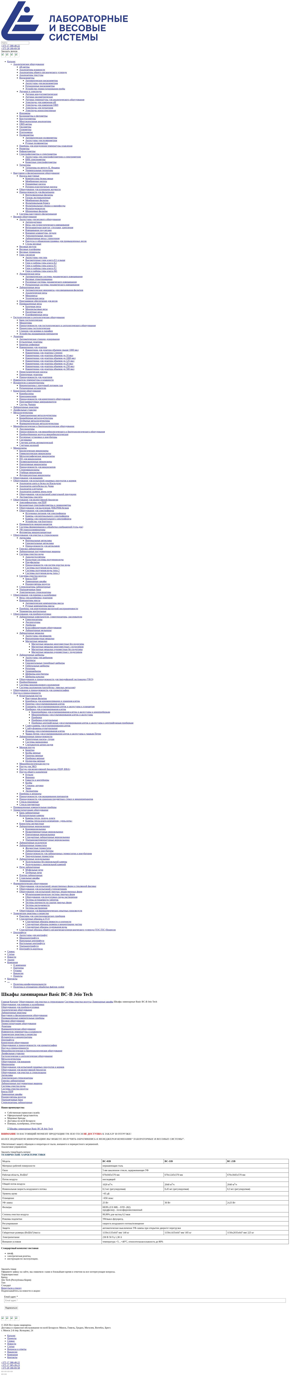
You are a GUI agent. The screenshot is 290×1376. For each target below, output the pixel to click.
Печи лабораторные (29, 867)
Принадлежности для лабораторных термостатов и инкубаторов (58, 853)
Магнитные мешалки (36, 641)
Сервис (11, 951)
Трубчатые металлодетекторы (34, 420)
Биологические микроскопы (33, 450)
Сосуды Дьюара (27, 404)
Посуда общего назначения (33, 772)
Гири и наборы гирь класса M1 (41, 271)
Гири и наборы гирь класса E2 (41, 263)
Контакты (12, 978)
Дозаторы (18, 336)
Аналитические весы (36, 293)
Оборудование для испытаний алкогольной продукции (47, 494)
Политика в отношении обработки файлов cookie (38, 987)
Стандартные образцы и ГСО (34, 919)
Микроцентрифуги (29, 938)
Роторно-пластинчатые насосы (41, 186)
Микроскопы (20, 448)
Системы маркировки (36, 742)
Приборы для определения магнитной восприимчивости (48, 608)
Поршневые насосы (35, 184)
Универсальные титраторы (39, 170)
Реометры (24, 148)
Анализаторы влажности (32, 69)
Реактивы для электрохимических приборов (42, 916)
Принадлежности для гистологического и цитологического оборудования (57, 325)
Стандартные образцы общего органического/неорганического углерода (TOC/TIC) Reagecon (67, 929)
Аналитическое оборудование (28, 64)
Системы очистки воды (31, 554)
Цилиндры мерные (35, 761)
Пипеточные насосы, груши (39, 739)
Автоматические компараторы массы (44, 603)
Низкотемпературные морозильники (44, 831)
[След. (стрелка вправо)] (5, 1374)
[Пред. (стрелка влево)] (2, 1374)
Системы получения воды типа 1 (42, 567)
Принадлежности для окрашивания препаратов (43, 796)
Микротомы (25, 322)
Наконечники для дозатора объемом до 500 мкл (49, 369)
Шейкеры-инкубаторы (37, 674)
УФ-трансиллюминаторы (32, 529)
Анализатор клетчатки (31, 488)
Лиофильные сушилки (25, 410)
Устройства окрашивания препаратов (38, 333)
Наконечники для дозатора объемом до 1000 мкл (50, 358)
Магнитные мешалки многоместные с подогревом (57, 646)
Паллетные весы (33, 312)
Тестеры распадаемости (37, 905)
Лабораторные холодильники (34, 859)
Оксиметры (25, 127)
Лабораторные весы (29, 287)
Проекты (18, 976)
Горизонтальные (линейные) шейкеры (45, 663)
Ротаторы (30, 668)
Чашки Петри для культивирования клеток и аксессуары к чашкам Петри (63, 733)
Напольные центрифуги (31, 940)
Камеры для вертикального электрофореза (47, 516)
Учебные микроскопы (30, 472)
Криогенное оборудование (27, 391)
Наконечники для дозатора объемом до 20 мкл (49, 363)
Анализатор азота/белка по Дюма (36, 486)
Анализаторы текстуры (31, 75)
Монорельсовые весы (36, 309)
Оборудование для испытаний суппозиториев (43, 889)
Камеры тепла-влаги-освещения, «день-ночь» (48, 821)
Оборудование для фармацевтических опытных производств (50, 910)
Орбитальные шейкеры (37, 665)
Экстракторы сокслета (30, 497)
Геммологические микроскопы (35, 453)
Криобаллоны (26, 393)
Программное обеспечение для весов (38, 301)
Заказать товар (8, 1152)
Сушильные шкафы (29, 878)
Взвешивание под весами (38, 230)
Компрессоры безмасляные (39, 178)
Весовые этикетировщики (38, 279)
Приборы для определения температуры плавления (45, 146)
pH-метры (24, 67)
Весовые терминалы (29, 252)
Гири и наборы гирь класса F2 (40, 268)
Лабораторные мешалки (31, 633)
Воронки (30, 777)
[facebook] (3, 56)
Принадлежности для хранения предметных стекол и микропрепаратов (56, 799)
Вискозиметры (26, 78)
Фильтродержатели (35, 208)
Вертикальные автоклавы (38, 540)
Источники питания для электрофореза (45, 513)
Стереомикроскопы (29, 469)
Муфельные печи (34, 870)
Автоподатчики (33, 222)
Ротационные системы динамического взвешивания (52, 284)
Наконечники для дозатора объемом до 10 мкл (49, 355)
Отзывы (17, 970)
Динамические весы (29, 273)
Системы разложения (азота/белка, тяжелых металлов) (47, 687)
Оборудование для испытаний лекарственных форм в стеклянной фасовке (57, 886)
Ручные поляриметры (36, 143)
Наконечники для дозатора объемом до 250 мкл (49, 366)
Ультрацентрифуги (29, 946)
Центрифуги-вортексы (31, 948)
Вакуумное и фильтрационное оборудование (36, 173)
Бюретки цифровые (29, 344)
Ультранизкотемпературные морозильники (47, 840)
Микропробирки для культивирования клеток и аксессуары (62, 714)
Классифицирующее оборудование (43, 627)
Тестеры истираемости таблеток (41, 899)
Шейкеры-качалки (34, 676)
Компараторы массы (29, 600)
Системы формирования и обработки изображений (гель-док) (51, 527)
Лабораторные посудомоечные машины (39, 551)
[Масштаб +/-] (11, 1371)
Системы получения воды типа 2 (42, 570)
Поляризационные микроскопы (35, 461)
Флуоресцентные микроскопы (34, 475)
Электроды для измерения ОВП (41, 105)
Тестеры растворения (36, 908)
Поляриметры (26, 135)
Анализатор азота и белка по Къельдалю (40, 483)
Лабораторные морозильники (34, 826)
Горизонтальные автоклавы (39, 543)
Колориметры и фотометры (33, 116)
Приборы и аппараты (30, 793)
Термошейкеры (33, 671)
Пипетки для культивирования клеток (45, 704)
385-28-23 (10, 1365)
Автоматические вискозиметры (41, 80)
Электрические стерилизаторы (35, 592)
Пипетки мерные (34, 755)
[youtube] (12, 56)
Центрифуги (19, 932)
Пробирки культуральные (44, 720)
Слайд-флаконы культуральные (41, 728)
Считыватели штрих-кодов (39, 744)
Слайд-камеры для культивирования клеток (47, 725)
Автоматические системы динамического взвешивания (53, 276)
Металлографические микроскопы (37, 456)
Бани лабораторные (29, 812)
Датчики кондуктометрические (41, 94)
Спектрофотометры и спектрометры (38, 154)
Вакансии (18, 973)
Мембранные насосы (36, 181)
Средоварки (25, 440)
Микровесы (31, 295)
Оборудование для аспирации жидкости (40, 189)
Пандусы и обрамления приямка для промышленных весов (56, 241)
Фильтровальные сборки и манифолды (45, 205)
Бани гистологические (31, 320)
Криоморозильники (35, 829)
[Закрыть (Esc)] (2, 1371)
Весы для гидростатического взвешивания (47, 224)
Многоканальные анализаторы (35, 121)
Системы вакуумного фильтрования (38, 214)
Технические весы (34, 298)
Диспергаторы (32, 622)
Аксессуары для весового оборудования (40, 219)
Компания (12, 962)
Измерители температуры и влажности (33, 380)
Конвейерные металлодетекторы (36, 418)
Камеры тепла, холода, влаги (40, 818)
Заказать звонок (9, 51)
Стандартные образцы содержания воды (46, 927)
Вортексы (30, 660)
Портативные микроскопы (33, 464)
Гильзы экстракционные (38, 197)
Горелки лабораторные (31, 548)
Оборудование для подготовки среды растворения (51, 897)
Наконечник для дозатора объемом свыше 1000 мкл (52, 350)
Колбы (28, 782)
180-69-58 (10, 48)
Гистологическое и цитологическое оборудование (39, 317)
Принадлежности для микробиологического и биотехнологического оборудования (62, 431)
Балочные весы (33, 306)
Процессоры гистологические (34, 328)
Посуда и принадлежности (27, 693)
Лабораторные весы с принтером (42, 238)
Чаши (28, 788)
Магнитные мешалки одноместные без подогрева (57, 649)
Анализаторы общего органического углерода (43, 72)
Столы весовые (33, 244)
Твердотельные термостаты (39, 856)
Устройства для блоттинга (38, 521)
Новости (11, 957)
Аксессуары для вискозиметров (41, 83)
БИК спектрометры (35, 159)
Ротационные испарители (32, 388)
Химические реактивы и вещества (31, 913)
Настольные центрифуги (32, 943)
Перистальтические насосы (33, 371)
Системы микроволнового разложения (39, 684)
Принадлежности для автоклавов (42, 546)
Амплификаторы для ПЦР (33, 502)
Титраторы (25, 165)
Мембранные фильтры (36, 200)
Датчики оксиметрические (39, 97)
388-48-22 (10, 45)
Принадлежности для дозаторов (35, 377)
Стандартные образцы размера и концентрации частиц (53, 924)
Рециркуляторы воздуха (37, 584)
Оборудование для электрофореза (36, 510)
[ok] (17, 56)
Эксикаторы (31, 791)
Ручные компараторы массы (39, 606)
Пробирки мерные (34, 758)
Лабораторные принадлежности (35, 736)
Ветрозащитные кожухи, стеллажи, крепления (49, 227)
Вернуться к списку (11, 1288)
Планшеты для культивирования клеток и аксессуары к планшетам (60, 706)
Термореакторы (27, 880)
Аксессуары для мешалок (38, 635)
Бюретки (29, 750)
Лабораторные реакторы (26, 407)
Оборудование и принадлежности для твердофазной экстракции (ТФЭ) (56, 679)
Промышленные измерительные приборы (34, 807)
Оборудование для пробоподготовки (32, 614)
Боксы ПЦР (31, 578)
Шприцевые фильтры (36, 211)
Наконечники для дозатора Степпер (43, 352)
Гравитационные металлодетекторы (37, 415)
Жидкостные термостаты (38, 848)
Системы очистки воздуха (32, 576)
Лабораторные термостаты (33, 845)
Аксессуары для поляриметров (41, 140)
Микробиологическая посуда (34, 763)
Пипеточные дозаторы (31, 374)
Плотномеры (26, 132)
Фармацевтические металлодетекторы (39, 423)
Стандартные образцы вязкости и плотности (48, 921)
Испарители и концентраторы (28, 382)
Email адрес (11, 1296)
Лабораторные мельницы (38, 630)
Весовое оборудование (25, 216)
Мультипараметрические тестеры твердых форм (50, 894)
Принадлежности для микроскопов (37, 467)
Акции (10, 959)
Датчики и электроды (30, 91)
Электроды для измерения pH (40, 102)
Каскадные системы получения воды (44, 559)
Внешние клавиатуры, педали (40, 233)
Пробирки (36, 717)
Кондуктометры (27, 118)
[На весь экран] (8, 1371)
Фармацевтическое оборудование (30, 883)
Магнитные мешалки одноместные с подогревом (56, 652)
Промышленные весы (30, 303)
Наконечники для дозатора (33, 347)
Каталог (11, 61)
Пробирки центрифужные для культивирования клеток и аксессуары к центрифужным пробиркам (82, 723)
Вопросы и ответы (16, 1349)
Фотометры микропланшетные (35, 532)
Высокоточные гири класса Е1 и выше (45, 260)
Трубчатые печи (33, 872)
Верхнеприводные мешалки (39, 638)
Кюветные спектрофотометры (40, 162)
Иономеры (24, 113)
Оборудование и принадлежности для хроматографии (41, 690)
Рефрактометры (27, 151)
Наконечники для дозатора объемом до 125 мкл (49, 361)
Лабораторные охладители (33, 842)
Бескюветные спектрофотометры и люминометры (45, 505)
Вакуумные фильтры (36, 698)
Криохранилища (27, 396)
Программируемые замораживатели (37, 401)
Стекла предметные (29, 804)
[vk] (8, 56)
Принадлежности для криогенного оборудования (44, 399)
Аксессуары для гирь (36, 257)
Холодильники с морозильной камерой (45, 864)
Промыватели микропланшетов (35, 524)
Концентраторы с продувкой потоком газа (41, 385)
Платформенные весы (36, 314)
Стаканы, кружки (34, 785)
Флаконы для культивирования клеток (45, 731)
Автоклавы (25, 537)
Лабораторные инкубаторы (39, 850)
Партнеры (18, 968)
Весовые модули (27, 246)
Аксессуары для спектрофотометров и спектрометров (53, 156)
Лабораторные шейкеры (31, 655)
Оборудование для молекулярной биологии (35, 499)
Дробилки (30, 625)
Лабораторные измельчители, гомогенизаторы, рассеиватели (50, 616)
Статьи (10, 954)
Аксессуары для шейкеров (39, 657)
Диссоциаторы (27, 429)
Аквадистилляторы (35, 557)
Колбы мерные (33, 753)
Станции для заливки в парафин (36, 331)
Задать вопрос (23, 1152)
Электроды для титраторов (39, 107)
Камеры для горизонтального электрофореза (48, 518)
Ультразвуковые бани (30, 589)
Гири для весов (27, 254)
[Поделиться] (5, 1371)
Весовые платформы (30, 249)
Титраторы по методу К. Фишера (42, 167)
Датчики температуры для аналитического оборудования (54, 99)
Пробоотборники (28, 682)
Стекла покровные (29, 801)
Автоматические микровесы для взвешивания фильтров (54, 290)
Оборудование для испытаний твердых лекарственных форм (50, 891)
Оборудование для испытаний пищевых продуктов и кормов (44, 480)
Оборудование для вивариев (28, 478)
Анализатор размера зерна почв (35, 491)
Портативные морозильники (40, 834)
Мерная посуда (27, 747)
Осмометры (25, 129)
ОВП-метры (25, 124)
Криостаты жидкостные (31, 823)
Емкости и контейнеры (37, 780)
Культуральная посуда (30, 695)
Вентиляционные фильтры (39, 195)
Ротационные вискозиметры (40, 86)
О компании (19, 965)
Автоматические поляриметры (41, 137)
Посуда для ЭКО (28, 766)
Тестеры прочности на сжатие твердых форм (48, 902)
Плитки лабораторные (30, 875)
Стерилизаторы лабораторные (34, 586)
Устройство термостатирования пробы (45, 88)
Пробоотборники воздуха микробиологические (43, 434)
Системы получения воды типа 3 (42, 573)
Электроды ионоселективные (40, 110)
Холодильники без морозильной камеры (46, 861)
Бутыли (29, 774)
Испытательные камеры (31, 815)
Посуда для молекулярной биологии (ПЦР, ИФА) (44, 769)
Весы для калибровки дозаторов (36, 597)
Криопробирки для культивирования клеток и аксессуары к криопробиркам (70, 712)
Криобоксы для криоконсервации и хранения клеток (52, 701)
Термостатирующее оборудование (30, 810)
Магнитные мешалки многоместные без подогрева (57, 644)
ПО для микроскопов (30, 459)
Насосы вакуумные (29, 175)
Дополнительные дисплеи (38, 235)
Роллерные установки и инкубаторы (38, 437)
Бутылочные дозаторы (30, 342)
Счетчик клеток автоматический (36, 442)
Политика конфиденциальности (29, 984)
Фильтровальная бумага (37, 203)
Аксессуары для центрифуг (33, 935)
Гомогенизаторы (33, 619)
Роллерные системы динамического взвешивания (51, 282)
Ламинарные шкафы (36, 581)
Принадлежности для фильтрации (36, 192)
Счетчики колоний (29, 445)
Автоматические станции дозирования (39, 339)
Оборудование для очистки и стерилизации (35, 535)
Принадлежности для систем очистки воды (47, 565)
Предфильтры (32, 562)
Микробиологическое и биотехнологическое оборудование (43, 426)
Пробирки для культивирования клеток (45, 709)
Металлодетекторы (23, 412)
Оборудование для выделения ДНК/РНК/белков (44, 508)
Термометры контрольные (32, 611)
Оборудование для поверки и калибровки (34, 595)
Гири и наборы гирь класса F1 (40, 265)
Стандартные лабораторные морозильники (47, 837)
